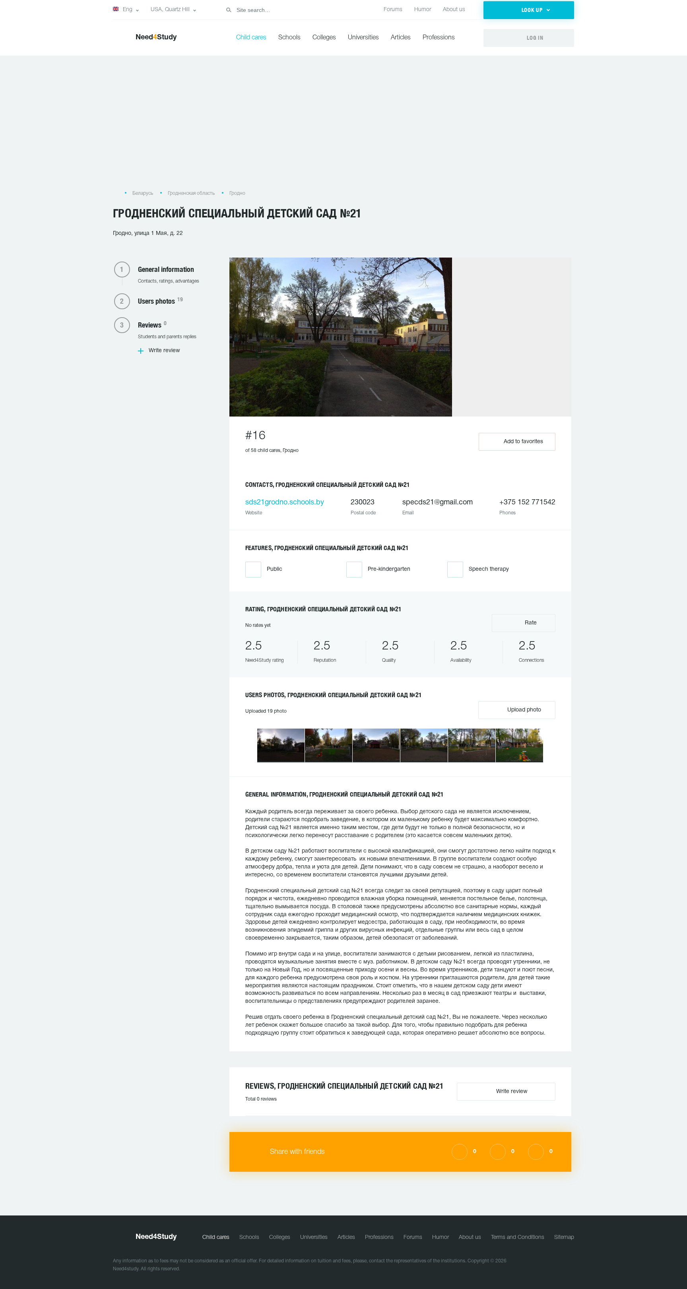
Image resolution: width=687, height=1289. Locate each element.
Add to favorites (523, 441)
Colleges (324, 38)
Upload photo (523, 710)
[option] (281, 745)
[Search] (228, 10)
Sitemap (564, 1237)
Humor (422, 9)
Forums (393, 9)
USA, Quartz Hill (170, 9)
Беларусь (142, 193)
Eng (127, 9)
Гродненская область (191, 193)
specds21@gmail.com (437, 502)
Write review (164, 350)
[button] (528, 10)
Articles (401, 38)
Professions (439, 38)
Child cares (251, 38)
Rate (530, 623)
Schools (289, 38)
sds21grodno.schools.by (284, 502)
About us (454, 9)
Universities (363, 38)
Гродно (237, 193)
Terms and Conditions (517, 1237)
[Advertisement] (343, 127)
